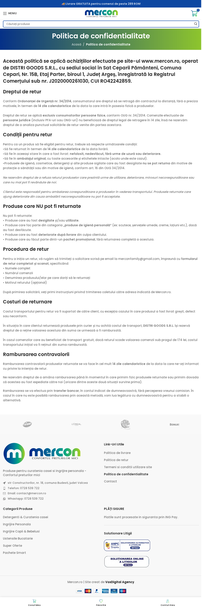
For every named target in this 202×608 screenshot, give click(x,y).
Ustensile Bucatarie (18, 538)
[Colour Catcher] (125, 424)
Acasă (76, 44)
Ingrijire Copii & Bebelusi (21, 531)
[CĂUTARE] (195, 24)
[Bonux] (174, 424)
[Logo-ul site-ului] (101, 13)
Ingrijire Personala (17, 524)
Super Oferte (12, 546)
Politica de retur (116, 460)
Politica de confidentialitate (126, 474)
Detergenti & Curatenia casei (25, 517)
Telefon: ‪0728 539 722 (23, 488)
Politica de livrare (117, 453)
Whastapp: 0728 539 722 (26, 499)
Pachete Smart (14, 553)
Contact (110, 481)
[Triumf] (27, 424)
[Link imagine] (42, 453)
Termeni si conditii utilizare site (128, 467)
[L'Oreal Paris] (76, 424)
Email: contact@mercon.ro (27, 493)
